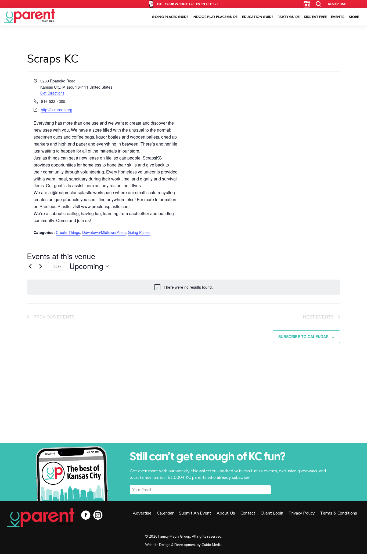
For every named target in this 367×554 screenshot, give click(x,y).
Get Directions (52, 93)
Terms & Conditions (338, 513)
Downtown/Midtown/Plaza (104, 232)
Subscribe (300, 489)
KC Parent (29, 16)
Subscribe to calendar (303, 336)
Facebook (86, 515)
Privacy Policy (302, 513)
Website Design (157, 544)
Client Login (272, 513)
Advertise (337, 4)
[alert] (183, 287)
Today (56, 266)
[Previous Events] (30, 266)
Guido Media (212, 544)
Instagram (98, 515)
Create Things (68, 232)
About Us (226, 513)
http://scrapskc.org (56, 109)
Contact (247, 513)
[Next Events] (40, 266)
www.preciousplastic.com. (106, 206)
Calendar (306, 4)
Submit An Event (195, 513)
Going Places (139, 232)
